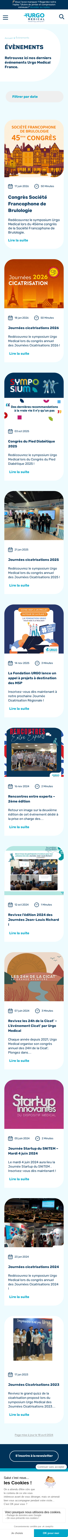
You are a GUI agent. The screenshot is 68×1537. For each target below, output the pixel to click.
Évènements (22, 37)
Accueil (9, 38)
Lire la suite (18, 240)
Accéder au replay (40, 7)
